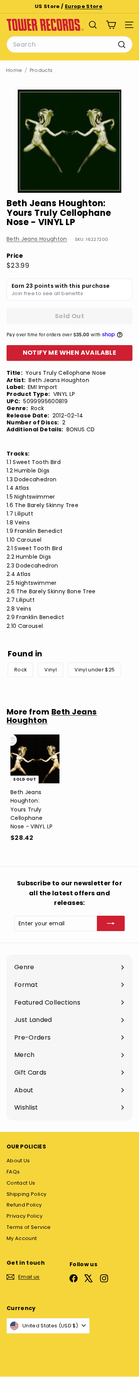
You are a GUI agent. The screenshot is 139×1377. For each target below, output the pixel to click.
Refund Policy (24, 1204)
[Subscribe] (111, 923)
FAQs (13, 1171)
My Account (22, 1238)
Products (41, 70)
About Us (18, 1160)
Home (14, 70)
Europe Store (83, 6)
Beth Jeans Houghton (37, 239)
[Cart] (111, 24)
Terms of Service (29, 1227)
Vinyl (50, 669)
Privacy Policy (24, 1216)
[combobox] (69, 44)
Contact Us (21, 1183)
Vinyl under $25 (95, 669)
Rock (20, 669)
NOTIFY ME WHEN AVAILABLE (70, 352)
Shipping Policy (26, 1194)
